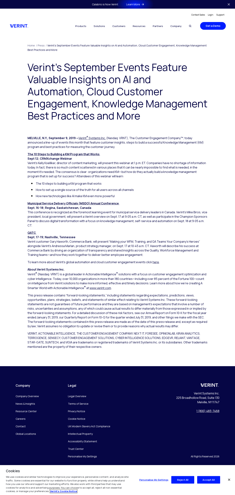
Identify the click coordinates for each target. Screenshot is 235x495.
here (156, 262)
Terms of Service (78, 403)
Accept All (209, 479)
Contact (21, 426)
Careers (21, 418)
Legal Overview (77, 396)
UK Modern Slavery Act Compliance (89, 426)
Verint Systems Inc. (92, 138)
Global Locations (26, 434)
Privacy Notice (76, 411)
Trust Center (76, 449)
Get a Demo (213, 26)
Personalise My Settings (82, 456)
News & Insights (25, 403)
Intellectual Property (80, 434)
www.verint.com (100, 288)
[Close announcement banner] (228, 4)
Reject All (182, 479)
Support (220, 14)
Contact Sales (198, 14)
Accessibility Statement (82, 441)
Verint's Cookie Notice (63, 491)
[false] (229, 480)
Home (32, 45)
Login (210, 14)
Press (42, 45)
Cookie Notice (76, 418)
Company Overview (27, 396)
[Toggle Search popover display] (190, 26)
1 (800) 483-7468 (207, 411)
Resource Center (26, 411)
